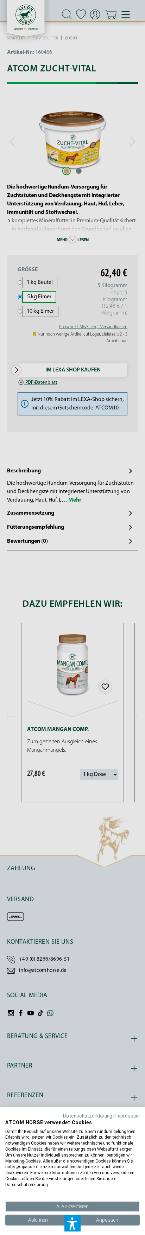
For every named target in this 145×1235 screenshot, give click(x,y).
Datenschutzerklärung (87, 1116)
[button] (72, 1223)
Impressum (127, 1116)
